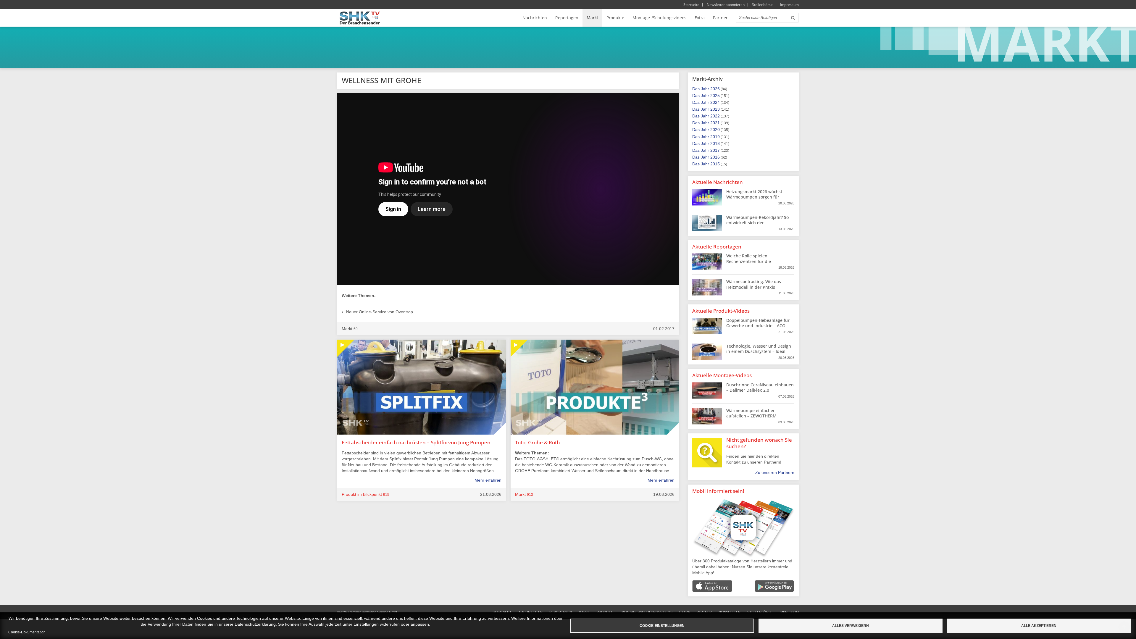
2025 (715, 95)
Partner (720, 17)
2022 (715, 116)
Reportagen (566, 17)
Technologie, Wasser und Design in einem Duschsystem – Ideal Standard (758, 351)
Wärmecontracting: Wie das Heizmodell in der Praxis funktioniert (753, 287)
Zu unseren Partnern (774, 472)
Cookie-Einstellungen (662, 626)
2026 (715, 88)
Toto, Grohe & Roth (537, 442)
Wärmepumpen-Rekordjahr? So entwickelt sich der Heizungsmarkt (757, 222)
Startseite (691, 4)
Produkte (615, 17)
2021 (715, 122)
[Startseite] (360, 18)
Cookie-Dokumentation (27, 632)
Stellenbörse (762, 4)
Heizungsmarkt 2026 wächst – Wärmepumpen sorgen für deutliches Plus (755, 197)
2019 (715, 136)
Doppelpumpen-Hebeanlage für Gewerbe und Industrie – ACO (758, 322)
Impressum (789, 4)
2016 (715, 157)
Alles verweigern (850, 626)
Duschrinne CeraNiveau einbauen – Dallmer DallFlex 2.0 (760, 387)
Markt (592, 17)
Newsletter (729, 612)
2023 (715, 109)
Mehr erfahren (488, 480)
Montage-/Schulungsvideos (659, 17)
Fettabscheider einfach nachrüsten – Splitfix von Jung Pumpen (416, 442)
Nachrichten (534, 17)
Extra (700, 17)
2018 (715, 143)
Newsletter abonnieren (726, 4)
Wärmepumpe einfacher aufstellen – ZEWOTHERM (751, 413)
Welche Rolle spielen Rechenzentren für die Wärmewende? (748, 261)
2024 (715, 102)
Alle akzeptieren (1038, 626)
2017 (715, 150)
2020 (715, 129)
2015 (715, 164)
